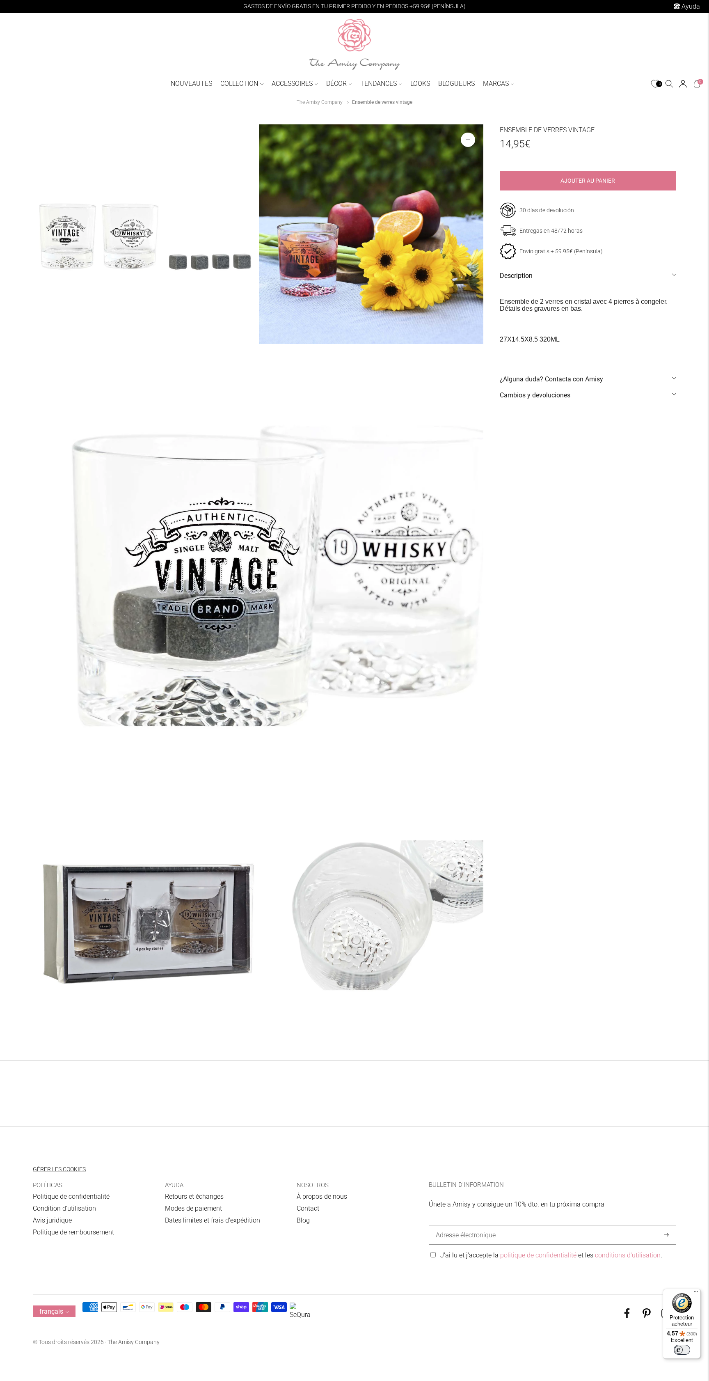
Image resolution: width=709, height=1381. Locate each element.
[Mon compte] (683, 84)
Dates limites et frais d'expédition (212, 1220)
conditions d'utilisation (628, 1255)
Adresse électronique (463, 1225)
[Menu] (696, 1293)
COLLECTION (239, 83)
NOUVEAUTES (191, 83)
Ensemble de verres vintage (382, 102)
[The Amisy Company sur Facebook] (627, 1316)
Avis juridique (52, 1220)
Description (516, 276)
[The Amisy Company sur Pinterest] (647, 1316)
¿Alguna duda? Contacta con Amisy (551, 379)
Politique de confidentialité (71, 1196)
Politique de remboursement (73, 1232)
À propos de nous (322, 1196)
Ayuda (690, 6)
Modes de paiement (193, 1208)
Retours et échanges (194, 1196)
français (51, 1311)
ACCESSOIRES (292, 83)
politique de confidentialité (538, 1255)
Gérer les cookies (59, 1169)
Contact (308, 1208)
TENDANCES (378, 83)
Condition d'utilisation (64, 1208)
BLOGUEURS (456, 83)
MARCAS (496, 83)
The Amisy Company (320, 102)
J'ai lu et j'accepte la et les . (551, 1255)
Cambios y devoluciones (535, 395)
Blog (303, 1220)
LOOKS (420, 83)
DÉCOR (336, 83)
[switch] (682, 1350)
